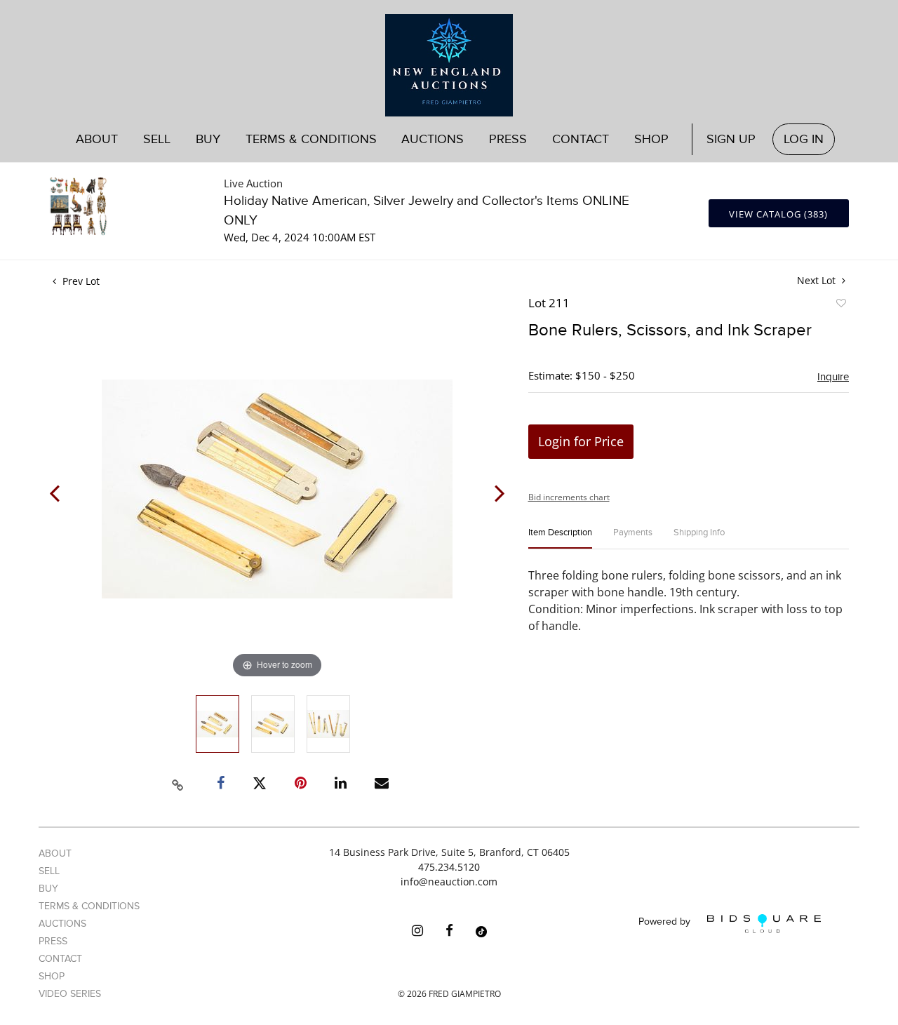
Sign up (731, 139)
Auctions (62, 924)
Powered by (665, 922)
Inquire (833, 376)
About (97, 139)
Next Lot (817, 280)
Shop (651, 139)
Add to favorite (840, 305)
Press (508, 139)
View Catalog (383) (778, 214)
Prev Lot (80, 281)
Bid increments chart (569, 497)
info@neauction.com (449, 881)
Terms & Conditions (311, 139)
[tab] (560, 538)
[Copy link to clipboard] (178, 783)
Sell (49, 871)
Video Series (70, 994)
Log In (804, 139)
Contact (580, 139)
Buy (48, 889)
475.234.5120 (449, 866)
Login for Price (581, 441)
